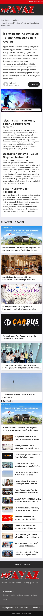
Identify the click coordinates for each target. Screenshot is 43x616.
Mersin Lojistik (26, 613)
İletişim (6, 595)
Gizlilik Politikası (17, 595)
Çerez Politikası (30, 595)
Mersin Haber (16, 613)
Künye (5, 599)
